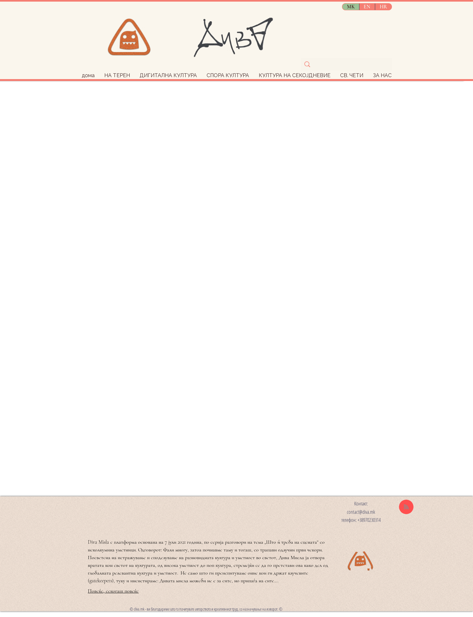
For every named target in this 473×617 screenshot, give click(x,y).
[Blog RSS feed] (406, 507)
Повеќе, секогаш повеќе (113, 591)
